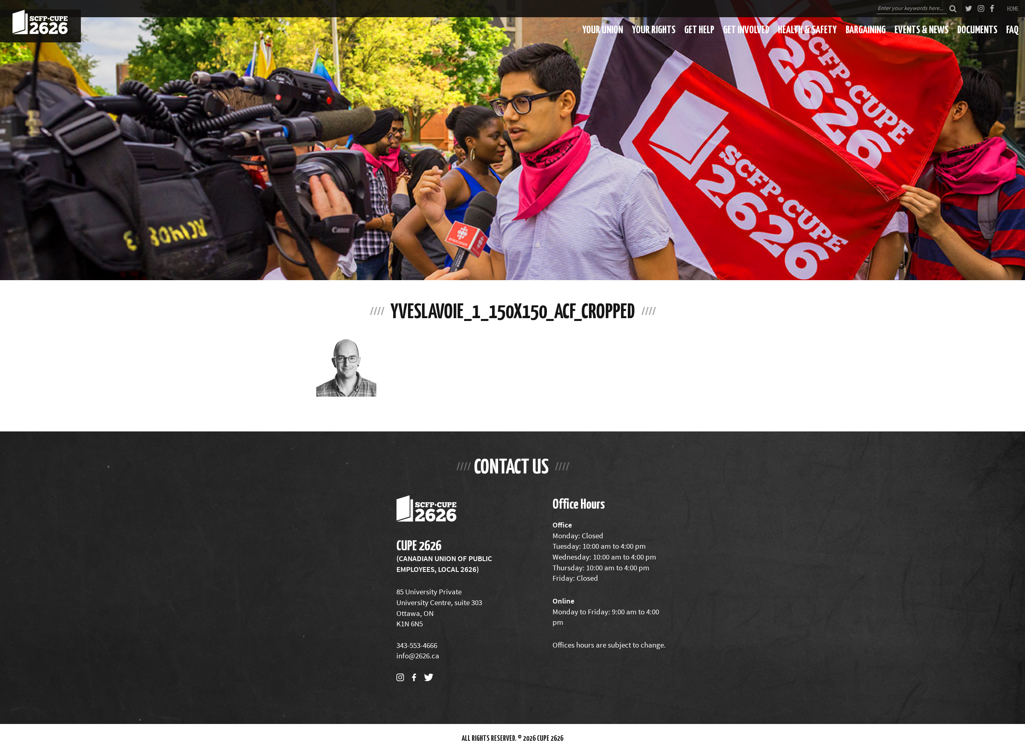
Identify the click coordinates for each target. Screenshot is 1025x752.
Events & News (921, 29)
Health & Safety (807, 29)
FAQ (1012, 29)
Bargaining (866, 29)
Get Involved (746, 29)
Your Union (602, 29)
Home (1013, 8)
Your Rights (653, 29)
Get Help (699, 29)
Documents (977, 29)
